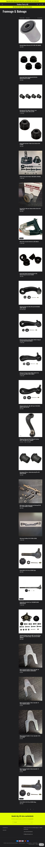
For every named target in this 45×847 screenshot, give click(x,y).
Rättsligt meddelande (39, 844)
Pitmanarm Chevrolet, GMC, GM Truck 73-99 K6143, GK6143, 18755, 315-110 (30, 406)
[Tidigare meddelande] (2, 1)
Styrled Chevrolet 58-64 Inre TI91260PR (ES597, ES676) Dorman (29, 603)
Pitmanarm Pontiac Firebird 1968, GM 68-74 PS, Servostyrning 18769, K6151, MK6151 (29, 373)
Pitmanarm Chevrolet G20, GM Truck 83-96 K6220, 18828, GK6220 (30, 307)
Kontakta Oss (5, 827)
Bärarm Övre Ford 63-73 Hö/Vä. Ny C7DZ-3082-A (29, 241)
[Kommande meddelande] (43, 1)
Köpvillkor (4, 830)
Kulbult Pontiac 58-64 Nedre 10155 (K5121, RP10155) (30, 176)
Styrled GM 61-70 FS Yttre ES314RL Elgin (28, 570)
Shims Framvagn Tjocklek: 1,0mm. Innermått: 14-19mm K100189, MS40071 (29, 703)
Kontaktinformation (32, 844)
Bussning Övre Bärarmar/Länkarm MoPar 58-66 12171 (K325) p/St (30, 209)
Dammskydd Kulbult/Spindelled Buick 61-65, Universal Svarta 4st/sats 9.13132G (28, 274)
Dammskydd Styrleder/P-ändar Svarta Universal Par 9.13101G (30, 144)
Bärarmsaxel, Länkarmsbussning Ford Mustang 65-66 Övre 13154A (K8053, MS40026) (30, 506)
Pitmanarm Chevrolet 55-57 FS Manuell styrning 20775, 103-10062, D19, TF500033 (29, 440)
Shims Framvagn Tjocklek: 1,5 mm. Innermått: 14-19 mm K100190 (30, 736)
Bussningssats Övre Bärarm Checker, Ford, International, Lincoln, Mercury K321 (28, 111)
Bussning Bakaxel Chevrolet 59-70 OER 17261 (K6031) (30, 45)
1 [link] (27, 809)
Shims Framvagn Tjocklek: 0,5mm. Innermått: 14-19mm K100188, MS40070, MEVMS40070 (29, 670)
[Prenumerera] (31, 822)
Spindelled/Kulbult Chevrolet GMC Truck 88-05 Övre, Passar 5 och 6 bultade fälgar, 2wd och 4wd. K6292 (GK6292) (30, 636)
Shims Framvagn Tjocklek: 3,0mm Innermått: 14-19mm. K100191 (29, 769)
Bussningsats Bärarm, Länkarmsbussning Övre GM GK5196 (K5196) (30, 473)
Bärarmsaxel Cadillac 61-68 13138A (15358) (28, 538)
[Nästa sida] (33, 809)
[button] (2, 4)
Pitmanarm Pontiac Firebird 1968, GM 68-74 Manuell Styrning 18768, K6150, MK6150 (30, 340)
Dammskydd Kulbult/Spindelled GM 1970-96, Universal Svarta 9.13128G (28, 78)
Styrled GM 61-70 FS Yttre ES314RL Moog (28, 802)
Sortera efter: (22, 17)
